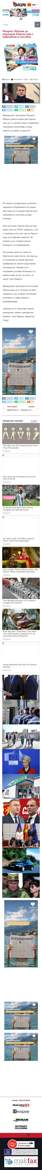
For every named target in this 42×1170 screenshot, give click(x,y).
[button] (21, 19)
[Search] (37, 24)
